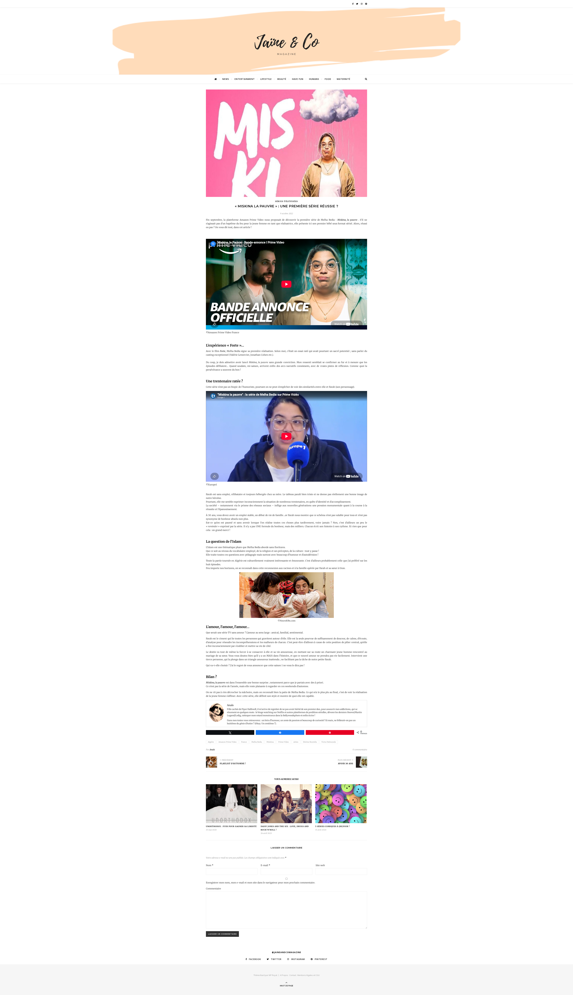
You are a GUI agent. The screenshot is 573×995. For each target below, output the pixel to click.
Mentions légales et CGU (308, 975)
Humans (314, 79)
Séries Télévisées (286, 201)
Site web (320, 865)
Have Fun (297, 79)
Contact (292, 975)
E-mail (265, 865)
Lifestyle (266, 79)
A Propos (284, 975)
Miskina (270, 742)
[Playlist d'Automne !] (211, 762)
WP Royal (273, 975)
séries (295, 742)
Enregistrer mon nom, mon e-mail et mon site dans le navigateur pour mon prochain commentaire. (260, 882)
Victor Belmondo (328, 742)
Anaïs (212, 749)
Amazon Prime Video (227, 742)
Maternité (343, 79)
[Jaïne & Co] (286, 42)
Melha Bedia (256, 742)
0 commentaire (360, 749)
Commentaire (213, 888)
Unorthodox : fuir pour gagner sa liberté (231, 826)
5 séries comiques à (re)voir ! (332, 826)
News (225, 79)
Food (328, 79)
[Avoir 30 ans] (361, 762)
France (244, 742)
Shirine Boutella (310, 742)
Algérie (211, 742)
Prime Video (283, 742)
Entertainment (245, 79)
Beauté (281, 79)
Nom (209, 865)
